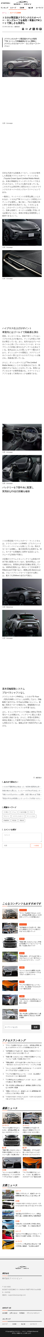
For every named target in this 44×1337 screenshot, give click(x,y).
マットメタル (31, 816)
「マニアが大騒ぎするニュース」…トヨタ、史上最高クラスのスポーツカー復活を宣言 (30, 987)
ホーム (4, 13)
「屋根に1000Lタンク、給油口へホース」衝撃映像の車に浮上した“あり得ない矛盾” (23, 1092)
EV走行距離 (22, 812)
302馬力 (6, 812)
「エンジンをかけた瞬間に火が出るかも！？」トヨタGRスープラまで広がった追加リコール (30, 972)
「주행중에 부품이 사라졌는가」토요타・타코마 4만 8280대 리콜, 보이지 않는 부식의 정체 (23, 1098)
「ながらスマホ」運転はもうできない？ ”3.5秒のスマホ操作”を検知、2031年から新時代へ (28, 1236)
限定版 (14, 820)
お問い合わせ (13, 1313)
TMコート (6, 816)
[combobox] (17, 1027)
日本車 (22, 8)
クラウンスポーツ (18, 816)
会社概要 (4, 1313)
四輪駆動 (6, 820)
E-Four (14, 812)
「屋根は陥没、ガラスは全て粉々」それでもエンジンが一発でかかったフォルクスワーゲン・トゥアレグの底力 (30, 959)
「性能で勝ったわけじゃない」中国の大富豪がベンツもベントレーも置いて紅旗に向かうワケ (30, 944)
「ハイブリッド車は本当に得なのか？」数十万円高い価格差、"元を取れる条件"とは (28, 1246)
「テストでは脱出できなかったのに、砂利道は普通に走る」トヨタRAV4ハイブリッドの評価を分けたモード (30, 916)
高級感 (22, 820)
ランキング (4, 8)
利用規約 (22, 1313)
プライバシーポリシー (33, 1313)
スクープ (13, 8)
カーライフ (39, 8)
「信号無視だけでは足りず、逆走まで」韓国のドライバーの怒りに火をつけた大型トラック (30, 929)
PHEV (31, 812)
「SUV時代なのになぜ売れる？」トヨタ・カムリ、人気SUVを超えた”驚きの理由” (30, 1001)
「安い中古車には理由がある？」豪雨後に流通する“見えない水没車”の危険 (30, 1015)
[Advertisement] (22, 99)
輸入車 (31, 8)
